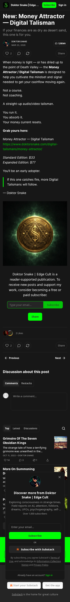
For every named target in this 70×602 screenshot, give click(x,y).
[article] (35, 449)
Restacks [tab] (26, 383)
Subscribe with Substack (37, 549)
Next (58, 358)
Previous (14, 358)
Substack (17, 594)
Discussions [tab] (30, 428)
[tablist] (18, 383)
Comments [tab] (11, 383)
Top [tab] (7, 428)
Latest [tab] (16, 428)
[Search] (63, 428)
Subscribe (49, 5)
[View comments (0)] (19, 53)
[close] (59, 477)
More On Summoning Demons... (19, 471)
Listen (62, 43)
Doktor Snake (19, 41)
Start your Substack (25, 585)
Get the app (52, 585)
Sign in (62, 5)
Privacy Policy (41, 564)
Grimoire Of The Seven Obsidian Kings (20, 441)
